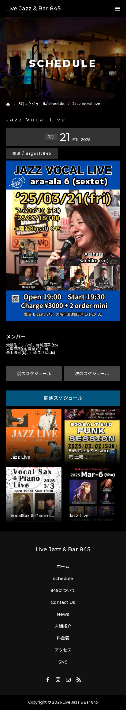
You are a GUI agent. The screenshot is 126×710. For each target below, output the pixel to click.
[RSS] (79, 679)
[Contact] (68, 679)
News (63, 614)
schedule (63, 578)
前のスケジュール (34, 373)
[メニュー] (117, 8)
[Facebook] (47, 679)
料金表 (63, 638)
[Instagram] (58, 679)
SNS (63, 662)
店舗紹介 (63, 626)
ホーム (63, 566)
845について (63, 590)
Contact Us (63, 602)
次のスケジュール (92, 373)
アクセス (63, 650)
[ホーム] (8, 104)
